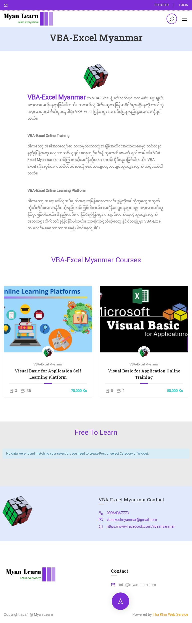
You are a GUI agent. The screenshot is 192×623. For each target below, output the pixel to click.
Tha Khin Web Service (170, 614)
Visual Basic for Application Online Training (144, 374)
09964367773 (118, 513)
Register (161, 5)
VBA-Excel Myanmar (48, 364)
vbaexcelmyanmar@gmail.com (132, 519)
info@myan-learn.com (137, 584)
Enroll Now (48, 319)
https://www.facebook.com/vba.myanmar (141, 526)
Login (183, 5)
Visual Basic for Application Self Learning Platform (48, 374)
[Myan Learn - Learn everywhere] (29, 19)
